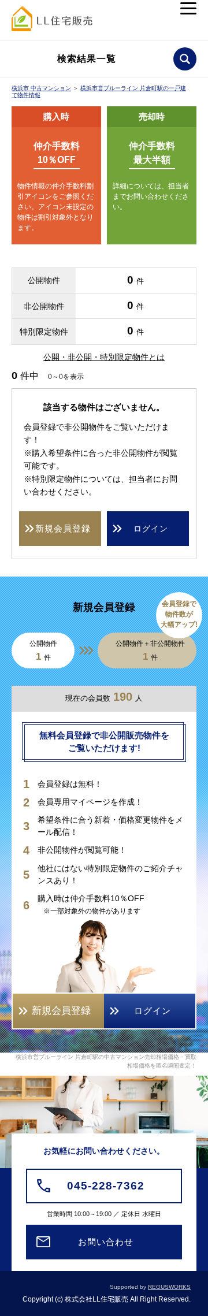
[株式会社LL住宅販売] (52, 22)
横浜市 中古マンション (41, 88)
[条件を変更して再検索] (184, 58)
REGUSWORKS (169, 1287)
